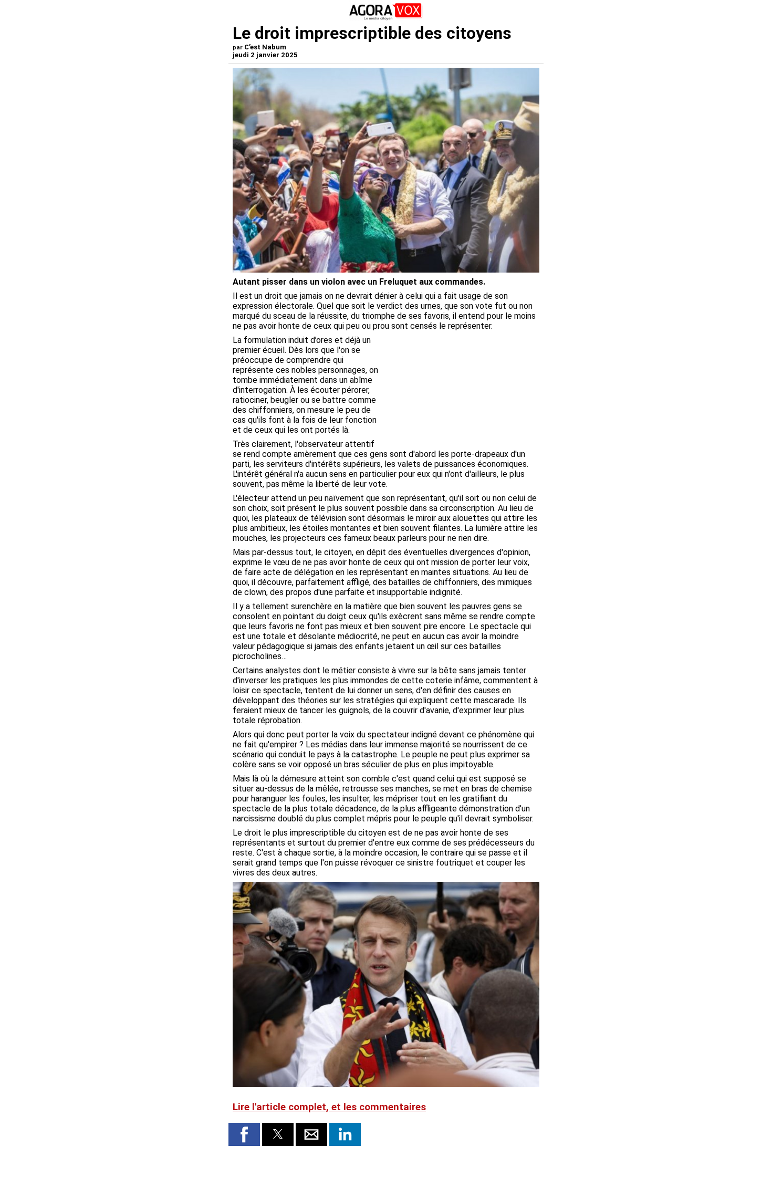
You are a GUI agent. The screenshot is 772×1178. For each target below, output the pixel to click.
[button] (244, 1134)
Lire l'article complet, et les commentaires (329, 1107)
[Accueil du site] (386, 18)
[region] (460, 390)
